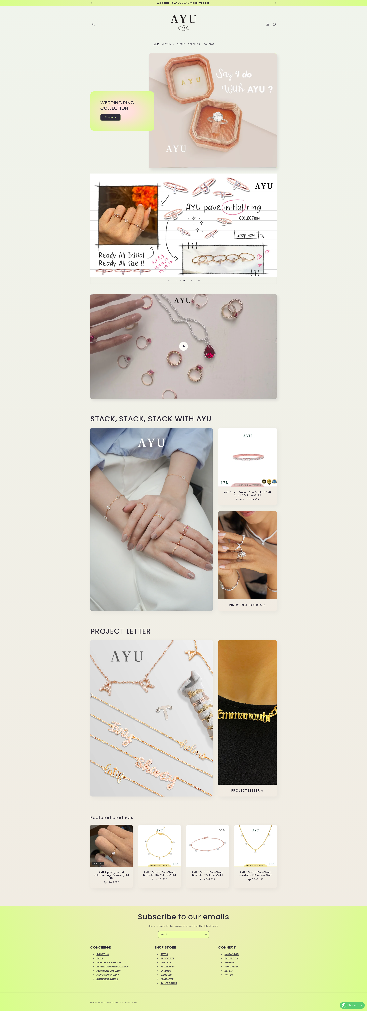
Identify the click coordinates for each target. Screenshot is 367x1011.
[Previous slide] (168, 280)
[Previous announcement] (91, 3)
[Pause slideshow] (198, 280)
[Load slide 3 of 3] (184, 280)
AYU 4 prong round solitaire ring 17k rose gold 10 (111, 875)
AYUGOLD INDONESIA (107, 1003)
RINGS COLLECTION (245, 605)
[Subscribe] (206, 934)
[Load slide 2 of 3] (180, 280)
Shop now (110, 117)
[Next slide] (191, 280)
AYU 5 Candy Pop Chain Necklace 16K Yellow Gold (256, 874)
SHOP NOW (183, 260)
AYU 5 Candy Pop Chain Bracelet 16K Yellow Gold (159, 874)
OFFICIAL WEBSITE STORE (127, 1003)
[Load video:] (183, 346)
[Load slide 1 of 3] (175, 280)
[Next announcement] (276, 3)
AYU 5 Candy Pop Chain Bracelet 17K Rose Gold (207, 874)
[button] (93, 24)
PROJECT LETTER (245, 790)
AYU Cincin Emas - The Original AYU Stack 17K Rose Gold (247, 494)
